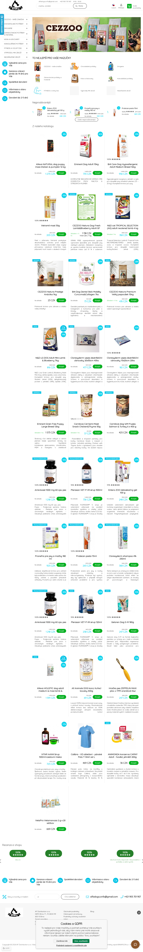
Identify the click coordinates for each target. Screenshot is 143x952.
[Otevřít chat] (135, 944)
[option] (86, 34)
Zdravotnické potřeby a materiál (14, 34)
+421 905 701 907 (65, 1)
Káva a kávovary (11, 39)
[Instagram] (139, 912)
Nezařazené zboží (12, 57)
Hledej (80, 6)
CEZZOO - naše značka (14, 19)
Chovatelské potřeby (13, 24)
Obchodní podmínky (71, 911)
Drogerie (8, 28)
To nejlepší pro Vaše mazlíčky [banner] (15, 5)
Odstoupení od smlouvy (73, 914)
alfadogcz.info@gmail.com (48, 1)
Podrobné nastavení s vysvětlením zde (71, 945)
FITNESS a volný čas (13, 48)
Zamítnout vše (62, 941)
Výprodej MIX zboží (12, 53)
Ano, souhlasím (81, 941)
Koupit (61, 173)
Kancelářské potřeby (14, 44)
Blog (92, 911)
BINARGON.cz (123, 945)
